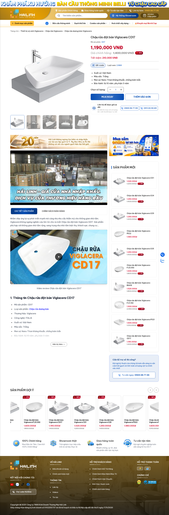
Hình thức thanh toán (100, 484)
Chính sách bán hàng (101, 489)
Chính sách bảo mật (60, 474)
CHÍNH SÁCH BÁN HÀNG (53, 211)
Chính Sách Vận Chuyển (102, 479)
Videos (55, 492)
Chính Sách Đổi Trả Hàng (102, 469)
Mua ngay (107, 97)
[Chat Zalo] (162, 260)
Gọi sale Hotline (23, 492)
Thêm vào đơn (142, 97)
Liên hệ (55, 487)
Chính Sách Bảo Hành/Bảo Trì (104, 474)
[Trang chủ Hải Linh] (22, 13)
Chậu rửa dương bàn (39, 309)
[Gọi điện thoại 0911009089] (162, 254)
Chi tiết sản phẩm (24, 211)
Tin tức (55, 497)
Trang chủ (14, 31)
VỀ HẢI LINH (56, 462)
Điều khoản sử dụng (60, 469)
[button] (17, 122)
